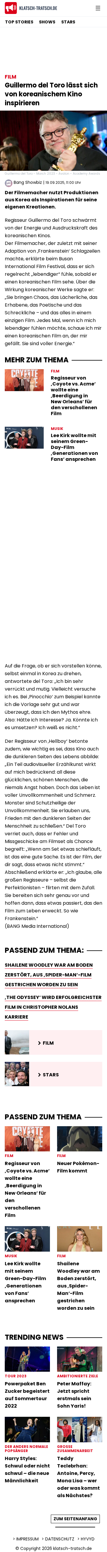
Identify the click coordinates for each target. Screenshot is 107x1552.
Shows (47, 22)
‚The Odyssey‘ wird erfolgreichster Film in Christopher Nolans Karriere (53, 1007)
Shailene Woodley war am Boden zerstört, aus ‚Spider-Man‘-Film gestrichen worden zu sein (49, 975)
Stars (68, 22)
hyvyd (88, 1539)
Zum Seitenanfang (75, 1519)
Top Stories (19, 22)
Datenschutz (59, 1539)
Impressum (27, 1539)
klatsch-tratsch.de (72, 1548)
